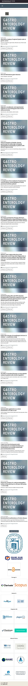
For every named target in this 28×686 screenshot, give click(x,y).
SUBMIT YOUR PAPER (14, 531)
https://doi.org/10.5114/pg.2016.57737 (10, 416)
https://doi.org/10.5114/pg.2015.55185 (10, 307)
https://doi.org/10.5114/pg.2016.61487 (10, 78)
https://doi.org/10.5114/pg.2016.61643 (10, 454)
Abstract (4, 48)
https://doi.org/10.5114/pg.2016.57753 (10, 226)
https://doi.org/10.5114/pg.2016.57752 (10, 345)
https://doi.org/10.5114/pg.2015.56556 (10, 189)
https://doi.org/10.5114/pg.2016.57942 (10, 380)
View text (10, 48)
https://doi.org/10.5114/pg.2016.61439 (10, 523)
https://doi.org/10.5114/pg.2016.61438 (10, 114)
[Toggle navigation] (2, 6)
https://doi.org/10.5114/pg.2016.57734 (10, 267)
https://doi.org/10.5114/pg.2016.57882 (10, 489)
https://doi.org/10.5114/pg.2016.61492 (10, 46)
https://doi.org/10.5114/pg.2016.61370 (10, 152)
